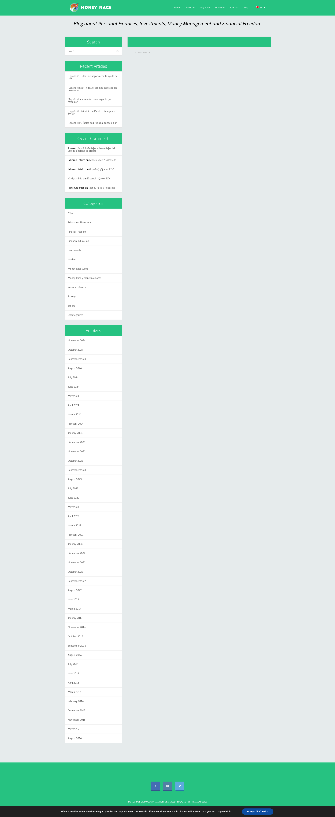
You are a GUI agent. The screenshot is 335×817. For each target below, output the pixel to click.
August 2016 (75, 655)
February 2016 (76, 701)
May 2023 (73, 507)
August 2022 (75, 590)
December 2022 (76, 553)
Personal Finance (77, 287)
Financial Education (78, 241)
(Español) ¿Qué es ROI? (101, 169)
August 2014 (75, 738)
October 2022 (75, 572)
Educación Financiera (79, 222)
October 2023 (75, 461)
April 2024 (73, 405)
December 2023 (76, 442)
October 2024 (75, 350)
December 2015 (76, 710)
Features (190, 7)
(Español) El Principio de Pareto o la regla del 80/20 (91, 112)
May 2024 (73, 396)
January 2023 (75, 544)
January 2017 (75, 618)
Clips (70, 213)
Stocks (71, 306)
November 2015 (76, 720)
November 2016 (76, 627)
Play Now (205, 7)
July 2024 (73, 377)
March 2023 (74, 525)
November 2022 (76, 562)
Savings (72, 296)
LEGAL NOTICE (183, 801)
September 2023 (77, 470)
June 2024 (73, 387)
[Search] (117, 51)
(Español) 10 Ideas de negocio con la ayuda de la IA (92, 77)
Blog (246, 7)
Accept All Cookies (257, 811)
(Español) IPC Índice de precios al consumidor (92, 123)
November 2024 (76, 340)
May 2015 (73, 729)
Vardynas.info (75, 179)
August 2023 (75, 479)
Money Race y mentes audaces (84, 278)
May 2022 (73, 599)
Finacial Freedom (77, 232)
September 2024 (77, 359)
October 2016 (75, 636)
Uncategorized (75, 315)
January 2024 (75, 433)
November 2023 (76, 451)
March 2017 (74, 609)
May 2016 (73, 673)
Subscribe (220, 7)
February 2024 (76, 424)
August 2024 (75, 368)
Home (177, 7)
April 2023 (73, 516)
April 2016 (73, 683)
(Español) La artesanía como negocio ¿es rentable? (89, 100)
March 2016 (74, 692)
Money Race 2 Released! (102, 160)
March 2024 (74, 414)
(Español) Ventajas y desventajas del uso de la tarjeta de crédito (91, 149)
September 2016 (77, 646)
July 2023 (73, 488)
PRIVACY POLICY (199, 801)
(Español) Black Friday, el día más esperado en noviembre (92, 89)
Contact (234, 7)
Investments (74, 250)
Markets (72, 259)
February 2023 (76, 535)
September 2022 (77, 581)
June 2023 (73, 498)
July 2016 (73, 664)
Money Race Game (78, 269)
